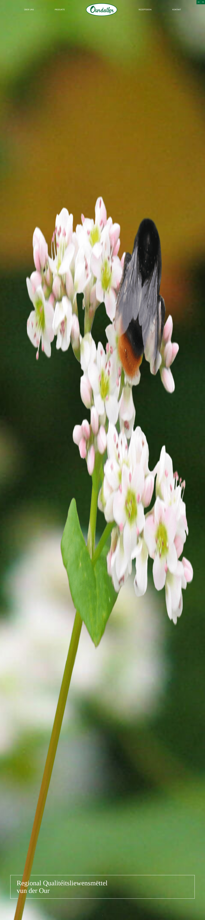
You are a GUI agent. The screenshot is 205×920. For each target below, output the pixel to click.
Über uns (29, 9)
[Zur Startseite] (102, 9)
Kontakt (176, 9)
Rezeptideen (145, 9)
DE (199, 2)
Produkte (60, 9)
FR (203, 2)
